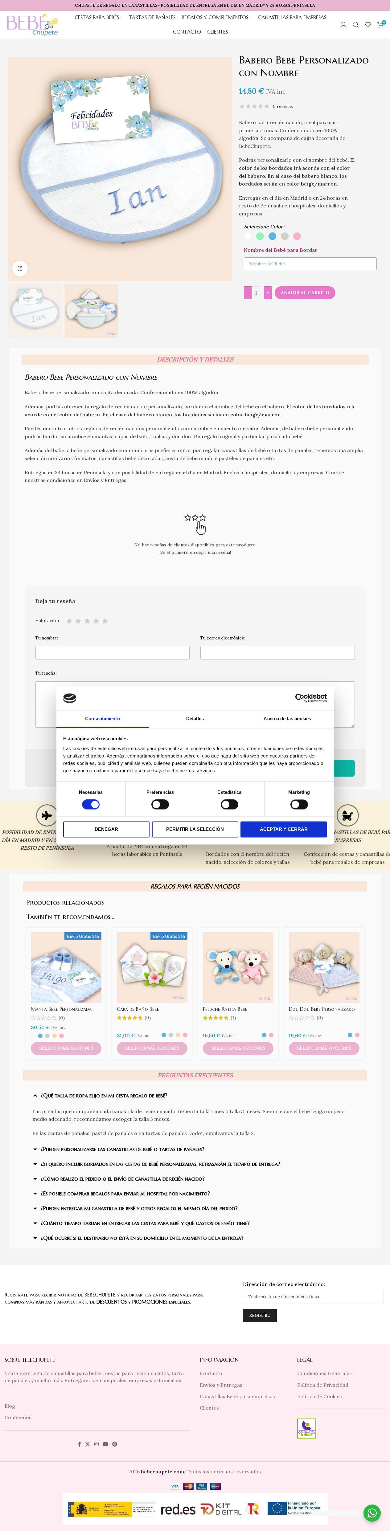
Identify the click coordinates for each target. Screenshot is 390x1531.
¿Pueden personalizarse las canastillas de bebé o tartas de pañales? (122, 1149)
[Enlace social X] (87, 1444)
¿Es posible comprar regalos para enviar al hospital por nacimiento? (125, 1193)
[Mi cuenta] (343, 24)
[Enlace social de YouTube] (105, 1444)
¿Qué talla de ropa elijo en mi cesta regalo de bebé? (104, 1095)
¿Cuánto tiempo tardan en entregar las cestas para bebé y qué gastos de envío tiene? (145, 1223)
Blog (10, 1406)
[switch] (160, 805)
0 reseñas (283, 106)
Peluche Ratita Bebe (225, 1009)
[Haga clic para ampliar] (20, 268)
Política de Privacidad (322, 1385)
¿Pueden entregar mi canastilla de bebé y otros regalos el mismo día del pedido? (139, 1208)
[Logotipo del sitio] (32, 24)
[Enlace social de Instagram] (96, 1444)
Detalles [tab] (195, 718)
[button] (191, 1095)
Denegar (106, 829)
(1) (233, 1017)
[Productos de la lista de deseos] (368, 24)
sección (249, 428)
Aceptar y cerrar (284, 829)
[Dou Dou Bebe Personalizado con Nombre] (324, 967)
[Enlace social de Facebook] (79, 1444)
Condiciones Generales (324, 1373)
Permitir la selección (195, 829)
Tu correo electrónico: (222, 638)
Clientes (209, 1408)
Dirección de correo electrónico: (284, 1284)
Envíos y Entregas (105, 480)
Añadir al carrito (305, 293)
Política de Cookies (319, 1396)
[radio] (248, 236)
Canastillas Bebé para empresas (237, 1396)
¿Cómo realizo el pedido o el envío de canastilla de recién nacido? (123, 1178)
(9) (148, 1017)
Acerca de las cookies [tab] (287, 718)
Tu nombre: (46, 638)
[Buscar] (356, 24)
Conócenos (18, 1417)
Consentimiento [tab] (102, 718)
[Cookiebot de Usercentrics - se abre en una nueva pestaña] (300, 698)
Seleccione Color (263, 226)
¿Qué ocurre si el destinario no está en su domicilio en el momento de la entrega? (142, 1237)
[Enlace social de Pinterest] (114, 1444)
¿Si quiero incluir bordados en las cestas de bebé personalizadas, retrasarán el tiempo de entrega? (160, 1163)
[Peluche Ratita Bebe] (238, 967)
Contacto (211, 1373)
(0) (62, 1017)
